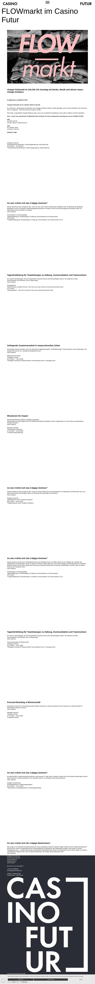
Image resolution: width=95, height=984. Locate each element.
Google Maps (16, 873)
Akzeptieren (51, 979)
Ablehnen (20, 979)
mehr (80, 979)
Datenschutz (18, 973)
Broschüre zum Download (15, 866)
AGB (23, 973)
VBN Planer (19, 875)
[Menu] (47, 2)
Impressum (10, 973)
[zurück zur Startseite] (10, 3)
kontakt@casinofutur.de (14, 870)
